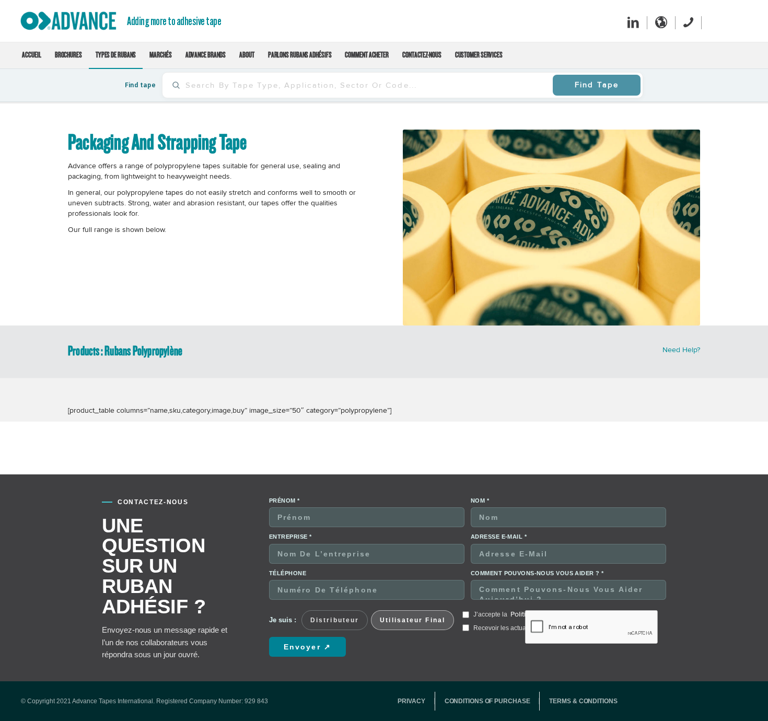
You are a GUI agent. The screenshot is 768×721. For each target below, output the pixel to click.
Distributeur (334, 620)
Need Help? (681, 349)
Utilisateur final (412, 620)
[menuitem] (31, 55)
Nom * (480, 500)
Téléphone (287, 573)
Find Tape (597, 84)
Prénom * (284, 500)
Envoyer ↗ (307, 647)
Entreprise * (290, 536)
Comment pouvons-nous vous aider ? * (537, 573)
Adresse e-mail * (499, 536)
